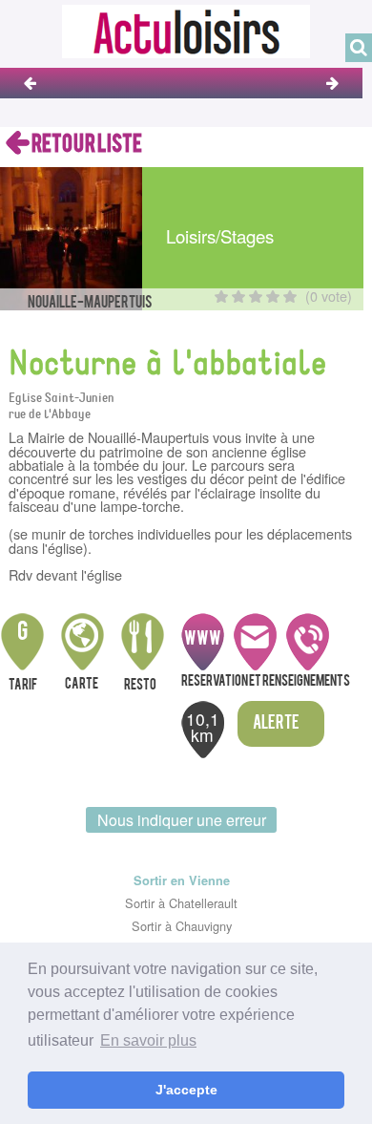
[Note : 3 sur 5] (255, 297)
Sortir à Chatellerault (181, 903)
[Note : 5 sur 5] (290, 297)
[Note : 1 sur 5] (221, 297)
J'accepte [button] (186, 1089)
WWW (202, 639)
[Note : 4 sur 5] (272, 297)
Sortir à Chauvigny (182, 926)
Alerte (276, 724)
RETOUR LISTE (86, 145)
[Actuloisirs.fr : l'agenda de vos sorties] (186, 29)
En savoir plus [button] (148, 1040)
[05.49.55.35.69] (307, 644)
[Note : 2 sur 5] (238, 297)
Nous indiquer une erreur (181, 820)
